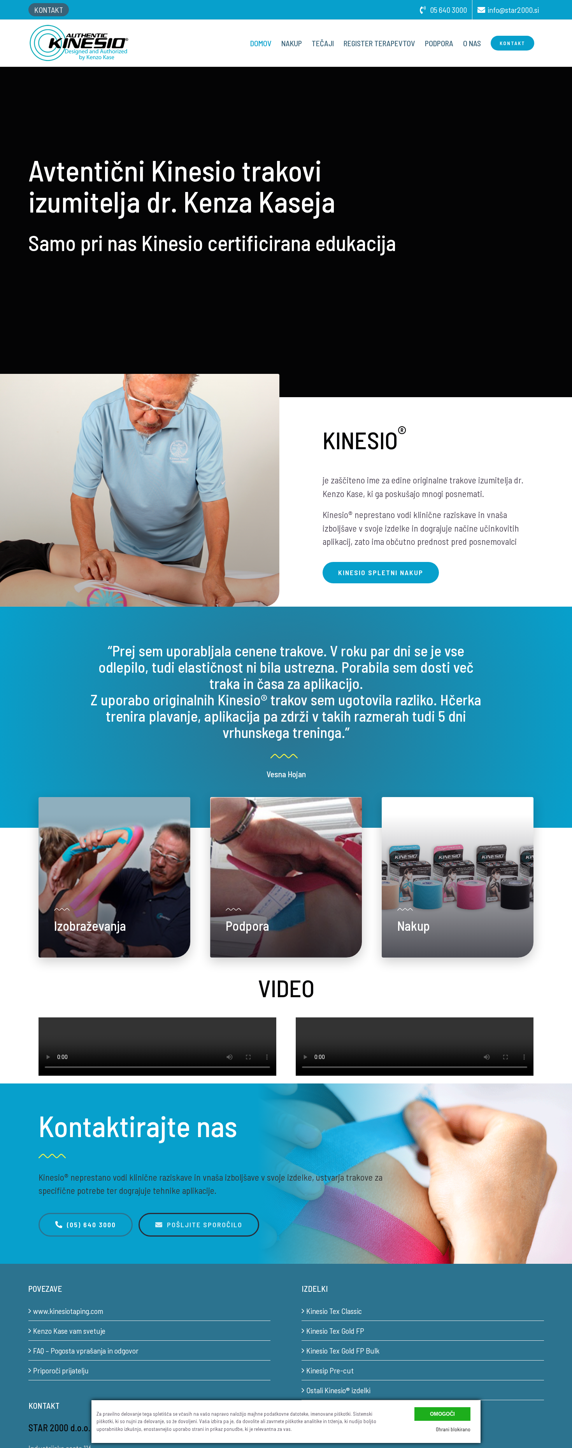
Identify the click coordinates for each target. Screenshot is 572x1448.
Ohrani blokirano (453, 1429)
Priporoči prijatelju (61, 1370)
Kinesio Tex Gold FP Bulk (342, 1350)
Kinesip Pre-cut (330, 1370)
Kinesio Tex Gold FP (335, 1330)
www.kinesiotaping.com (68, 1310)
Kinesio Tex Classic (334, 1310)
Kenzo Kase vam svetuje (69, 1330)
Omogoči (442, 1414)
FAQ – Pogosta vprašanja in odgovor (86, 1350)
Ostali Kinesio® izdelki (338, 1390)
